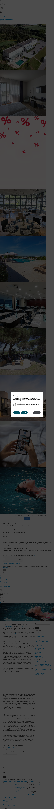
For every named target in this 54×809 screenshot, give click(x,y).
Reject (24, 412)
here (18, 406)
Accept (16, 412)
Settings (37, 412)
